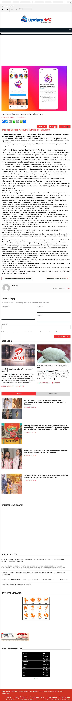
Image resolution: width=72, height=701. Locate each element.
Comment (5, 307)
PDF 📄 (53, 127)
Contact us (12, 699)
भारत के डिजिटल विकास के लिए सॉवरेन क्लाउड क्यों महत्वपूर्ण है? (17, 584)
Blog (16, 697)
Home (9, 697)
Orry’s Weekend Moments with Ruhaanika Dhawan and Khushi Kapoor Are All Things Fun (45, 451)
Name (39, 307)
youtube (16, 10)
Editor (22, 117)
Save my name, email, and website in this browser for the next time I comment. (30, 332)
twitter (7, 10)
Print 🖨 (42, 127)
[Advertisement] (36, 48)
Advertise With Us (38, 697)
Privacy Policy (65, 697)
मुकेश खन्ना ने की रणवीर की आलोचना (56, 278)
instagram (11, 10)
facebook (2, 10)
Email (39, 315)
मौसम (37, 678)
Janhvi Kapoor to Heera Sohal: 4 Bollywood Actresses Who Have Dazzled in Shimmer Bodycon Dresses (46, 402)
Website (4, 324)
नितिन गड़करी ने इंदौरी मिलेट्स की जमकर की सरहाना (18, 278)
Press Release (52, 697)
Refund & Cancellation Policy (30, 699)
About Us (25, 697)
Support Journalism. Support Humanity (57, 699)
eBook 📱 (65, 127)
